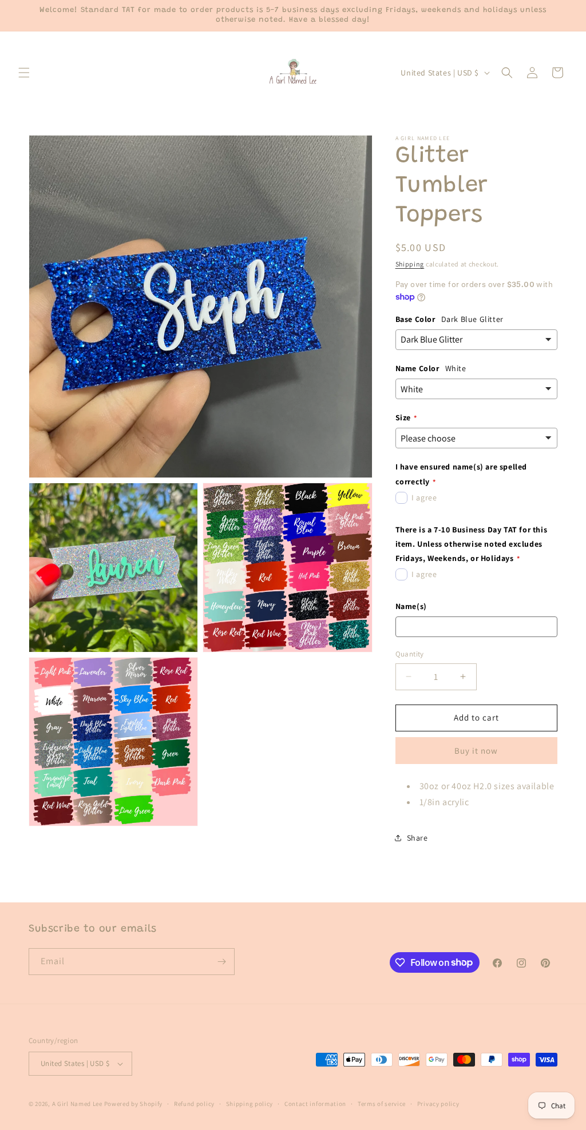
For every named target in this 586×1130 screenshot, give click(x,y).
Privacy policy (438, 1104)
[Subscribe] (221, 961)
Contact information (315, 1104)
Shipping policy (250, 1104)
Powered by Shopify (133, 1104)
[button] (24, 72)
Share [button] (417, 838)
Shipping (410, 264)
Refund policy (194, 1104)
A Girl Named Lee (77, 1104)
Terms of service (382, 1104)
